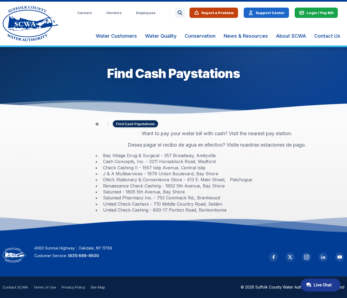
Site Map (98, 287)
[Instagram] (306, 257)
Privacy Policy (73, 287)
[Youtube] (339, 257)
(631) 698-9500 (83, 255)
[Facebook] (273, 257)
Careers (84, 13)
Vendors (114, 13)
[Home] (97, 124)
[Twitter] (290, 257)
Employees (146, 13)
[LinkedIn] (323, 257)
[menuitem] (116, 36)
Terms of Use (44, 287)
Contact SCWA (15, 287)
